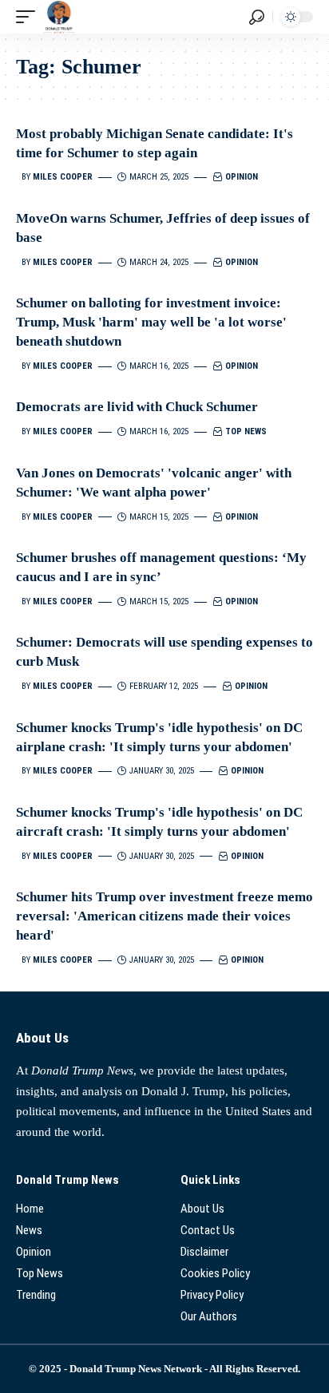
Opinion (241, 177)
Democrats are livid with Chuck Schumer (137, 406)
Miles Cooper (63, 177)
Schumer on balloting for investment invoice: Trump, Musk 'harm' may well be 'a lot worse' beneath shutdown (151, 322)
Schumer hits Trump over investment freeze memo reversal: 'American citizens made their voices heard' (164, 916)
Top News (246, 431)
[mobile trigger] (29, 17)
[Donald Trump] (59, 17)
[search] (256, 17)
